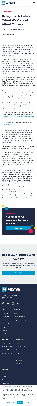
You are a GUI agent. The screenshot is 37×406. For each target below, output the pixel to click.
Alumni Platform (7, 343)
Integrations (5, 327)
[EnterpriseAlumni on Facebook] (2, 303)
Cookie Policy (17, 392)
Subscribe (18, 228)
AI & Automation (7, 353)
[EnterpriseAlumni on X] (8, 303)
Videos (18, 357)
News (18, 350)
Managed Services (7, 350)
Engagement (6, 316)
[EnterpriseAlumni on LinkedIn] (13, 303)
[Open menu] (34, 3)
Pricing (4, 373)
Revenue (17, 313)
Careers (4, 376)
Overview (5, 313)
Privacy (4, 380)
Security (4, 334)
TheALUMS (19, 363)
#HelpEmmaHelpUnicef (26, 117)
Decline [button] (27, 402)
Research (19, 353)
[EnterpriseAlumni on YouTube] (18, 303)
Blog (17, 343)
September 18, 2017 (10, 125)
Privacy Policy (8, 392)
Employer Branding (20, 320)
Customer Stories (21, 346)
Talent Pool (5, 323)
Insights (4, 330)
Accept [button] (19, 402)
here (3, 107)
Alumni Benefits (6, 320)
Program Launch (7, 346)
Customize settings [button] (10, 402)
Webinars (19, 360)
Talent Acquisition (19, 316)
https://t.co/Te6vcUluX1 (11, 117)
